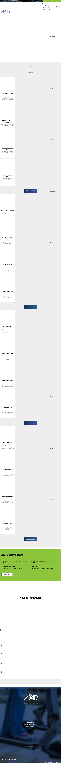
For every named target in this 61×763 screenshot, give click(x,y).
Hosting (56, 762)
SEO (59, 762)
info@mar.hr (45, 3)
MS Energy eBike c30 (8, 264)
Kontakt (52, 499)
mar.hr (2, 759)
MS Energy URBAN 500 (7, 380)
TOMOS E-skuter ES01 (8, 93)
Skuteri (51, 242)
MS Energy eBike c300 (7, 237)
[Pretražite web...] (59, 6)
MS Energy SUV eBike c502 (7, 210)
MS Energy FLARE (8, 407)
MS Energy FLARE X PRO (7, 353)
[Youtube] (56, 6)
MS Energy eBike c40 (8, 291)
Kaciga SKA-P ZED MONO (7, 469)
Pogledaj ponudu (30, 190)
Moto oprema (53, 294)
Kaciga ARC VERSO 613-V (7, 523)
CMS (53, 762)
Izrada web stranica (48, 762)
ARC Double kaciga (7, 442)
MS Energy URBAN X (7, 326)
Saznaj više (7, 574)
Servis (51, 396)
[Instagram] (54, 6)
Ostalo (51, 345)
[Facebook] (52, 6)
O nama (51, 88)
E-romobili (52, 191)
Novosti (51, 448)
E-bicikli (51, 139)
